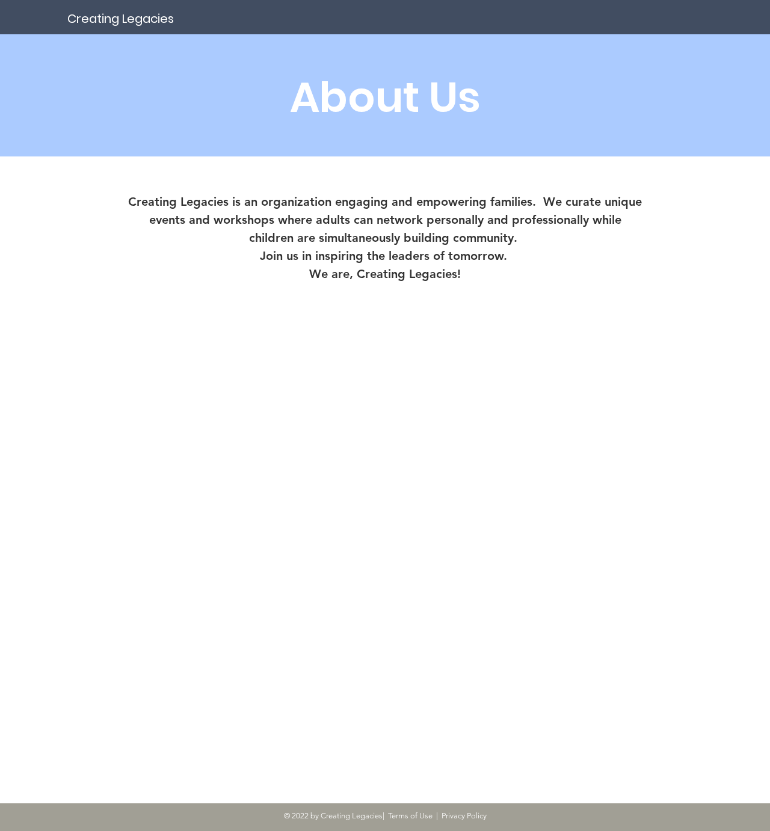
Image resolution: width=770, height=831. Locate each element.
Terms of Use (410, 815)
